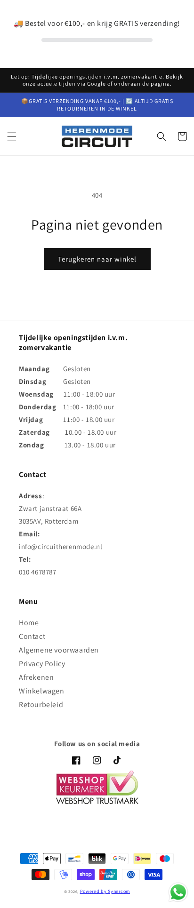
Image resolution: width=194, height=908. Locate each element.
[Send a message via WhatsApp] (178, 892)
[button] (11, 136)
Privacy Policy (42, 664)
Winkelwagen (42, 691)
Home (29, 623)
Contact (32, 636)
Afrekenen (36, 677)
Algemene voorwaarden (59, 650)
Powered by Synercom (105, 891)
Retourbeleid (41, 704)
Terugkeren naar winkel (97, 259)
